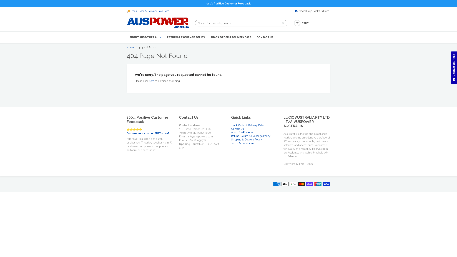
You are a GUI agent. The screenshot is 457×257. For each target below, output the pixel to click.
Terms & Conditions (242, 143)
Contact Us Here (453, 66)
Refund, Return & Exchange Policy (250, 136)
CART (305, 23)
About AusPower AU (144, 37)
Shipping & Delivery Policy (246, 139)
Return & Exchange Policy (186, 37)
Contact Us (265, 37)
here (151, 81)
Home (130, 47)
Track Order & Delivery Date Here (149, 11)
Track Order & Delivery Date (230, 37)
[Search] (283, 23)
